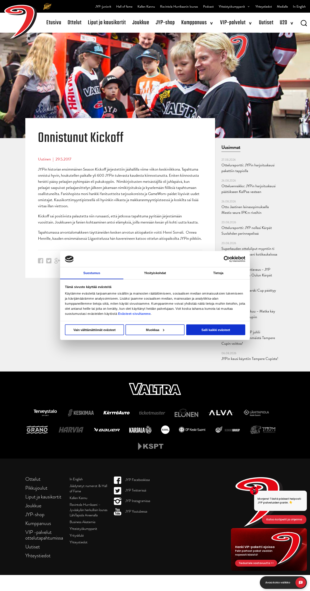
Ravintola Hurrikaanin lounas (179, 6)
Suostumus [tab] (91, 273)
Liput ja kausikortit (107, 22)
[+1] (57, 262)
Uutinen (44, 159)
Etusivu (53, 22)
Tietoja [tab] (218, 273)
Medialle (282, 6)
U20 (283, 22)
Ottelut (75, 22)
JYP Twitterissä (135, 490)
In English (299, 6)
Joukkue (140, 22)
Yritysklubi (77, 535)
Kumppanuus (194, 22)
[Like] (40, 262)
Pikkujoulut (36, 487)
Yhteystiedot (263, 6)
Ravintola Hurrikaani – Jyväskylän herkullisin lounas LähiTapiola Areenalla (88, 510)
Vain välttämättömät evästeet (94, 329)
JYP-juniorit (103, 6)
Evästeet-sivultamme (134, 313)
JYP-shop (165, 22)
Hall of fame (124, 6)
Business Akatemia (82, 522)
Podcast (208, 6)
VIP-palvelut (233, 22)
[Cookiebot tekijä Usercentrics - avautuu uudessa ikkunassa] (226, 259)
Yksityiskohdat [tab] (155, 273)
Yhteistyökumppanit (232, 6)
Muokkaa (152, 329)
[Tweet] (48, 262)
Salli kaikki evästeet (215, 329)
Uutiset (266, 22)
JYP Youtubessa (135, 511)
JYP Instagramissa (137, 500)
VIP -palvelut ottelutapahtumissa (44, 534)
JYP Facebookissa (137, 479)
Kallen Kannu (146, 6)
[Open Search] (304, 24)
